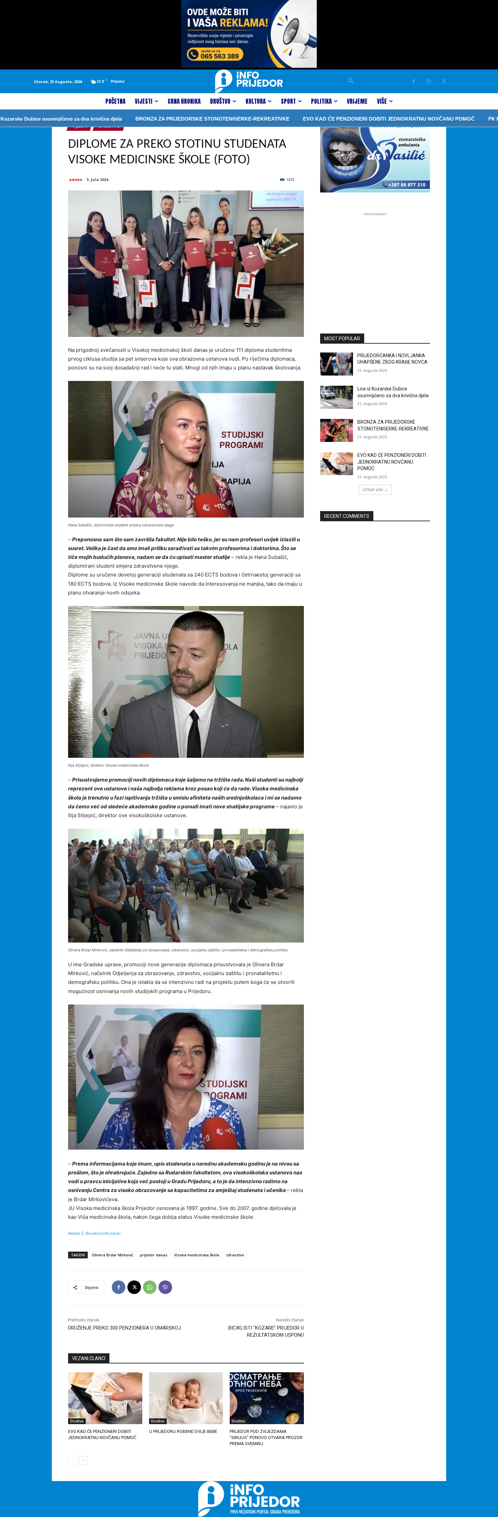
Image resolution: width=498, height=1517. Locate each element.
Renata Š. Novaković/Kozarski (94, 1233)
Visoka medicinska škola (196, 1254)
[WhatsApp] (150, 1287)
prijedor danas (153, 1254)
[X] (444, 81)
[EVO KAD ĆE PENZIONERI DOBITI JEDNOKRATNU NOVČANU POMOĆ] (105, 1398)
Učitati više (372, 489)
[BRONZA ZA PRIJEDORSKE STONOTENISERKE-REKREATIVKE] (336, 430)
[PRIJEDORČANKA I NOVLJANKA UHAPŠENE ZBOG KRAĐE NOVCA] (336, 364)
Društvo (77, 1421)
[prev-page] (72, 1460)
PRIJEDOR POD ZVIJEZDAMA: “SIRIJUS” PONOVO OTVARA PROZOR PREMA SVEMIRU (266, 1437)
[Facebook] (413, 81)
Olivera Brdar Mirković (112, 1254)
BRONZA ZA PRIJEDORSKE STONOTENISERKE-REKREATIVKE (168, 119)
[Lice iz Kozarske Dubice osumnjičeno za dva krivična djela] (336, 397)
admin (75, 179)
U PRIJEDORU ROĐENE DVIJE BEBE (183, 1431)
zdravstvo (235, 1254)
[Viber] (165, 1287)
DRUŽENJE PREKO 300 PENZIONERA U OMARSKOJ (124, 1328)
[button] (351, 81)
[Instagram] (429, 81)
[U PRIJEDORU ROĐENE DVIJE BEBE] (186, 1398)
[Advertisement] (375, 260)
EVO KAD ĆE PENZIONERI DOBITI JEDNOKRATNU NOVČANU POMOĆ (344, 119)
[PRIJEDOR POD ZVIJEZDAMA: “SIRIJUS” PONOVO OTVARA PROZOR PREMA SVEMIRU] (267, 1398)
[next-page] (83, 1460)
